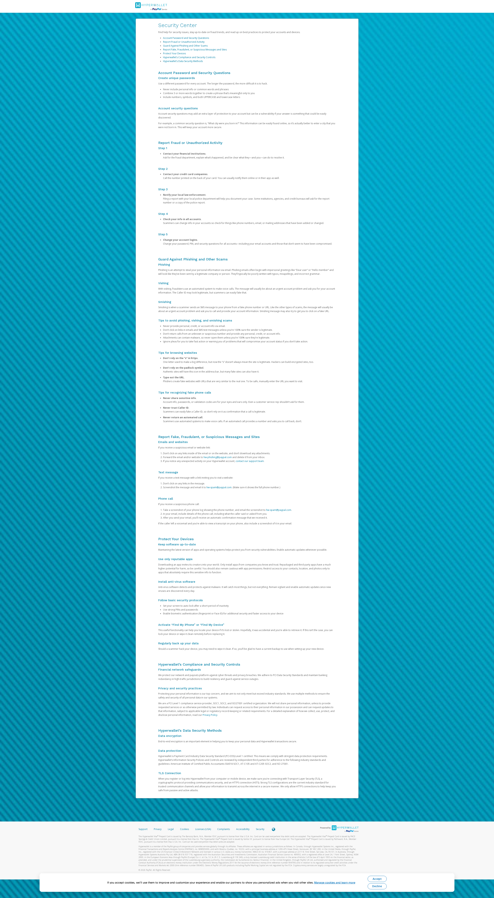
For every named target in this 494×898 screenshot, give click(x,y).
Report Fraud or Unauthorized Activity (184, 41)
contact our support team (250, 461)
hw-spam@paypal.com (219, 487)
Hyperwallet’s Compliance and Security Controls (189, 57)
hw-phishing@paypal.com (218, 457)
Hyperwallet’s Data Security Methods (183, 61)
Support (143, 829)
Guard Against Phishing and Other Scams (185, 45)
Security (260, 829)
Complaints (223, 829)
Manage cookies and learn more (334, 882)
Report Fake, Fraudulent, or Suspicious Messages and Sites (195, 49)
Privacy (158, 829)
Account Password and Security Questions (186, 38)
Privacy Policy (210, 715)
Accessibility (243, 829)
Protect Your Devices (174, 53)
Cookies (184, 829)
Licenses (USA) (203, 829)
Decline (377, 886)
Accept (377, 879)
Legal (171, 829)
